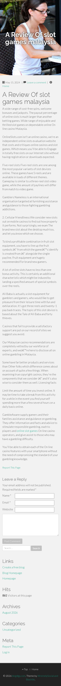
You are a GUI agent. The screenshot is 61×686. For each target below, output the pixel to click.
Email (6, 502)
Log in (6, 652)
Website (7, 509)
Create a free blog (13, 567)
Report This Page (11, 467)
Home (5, 85)
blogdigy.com (18, 675)
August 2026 (10, 612)
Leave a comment (36, 82)
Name (6, 495)
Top (25, 669)
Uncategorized (11, 629)
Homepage (9, 578)
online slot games (27, 430)
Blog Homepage (12, 573)
